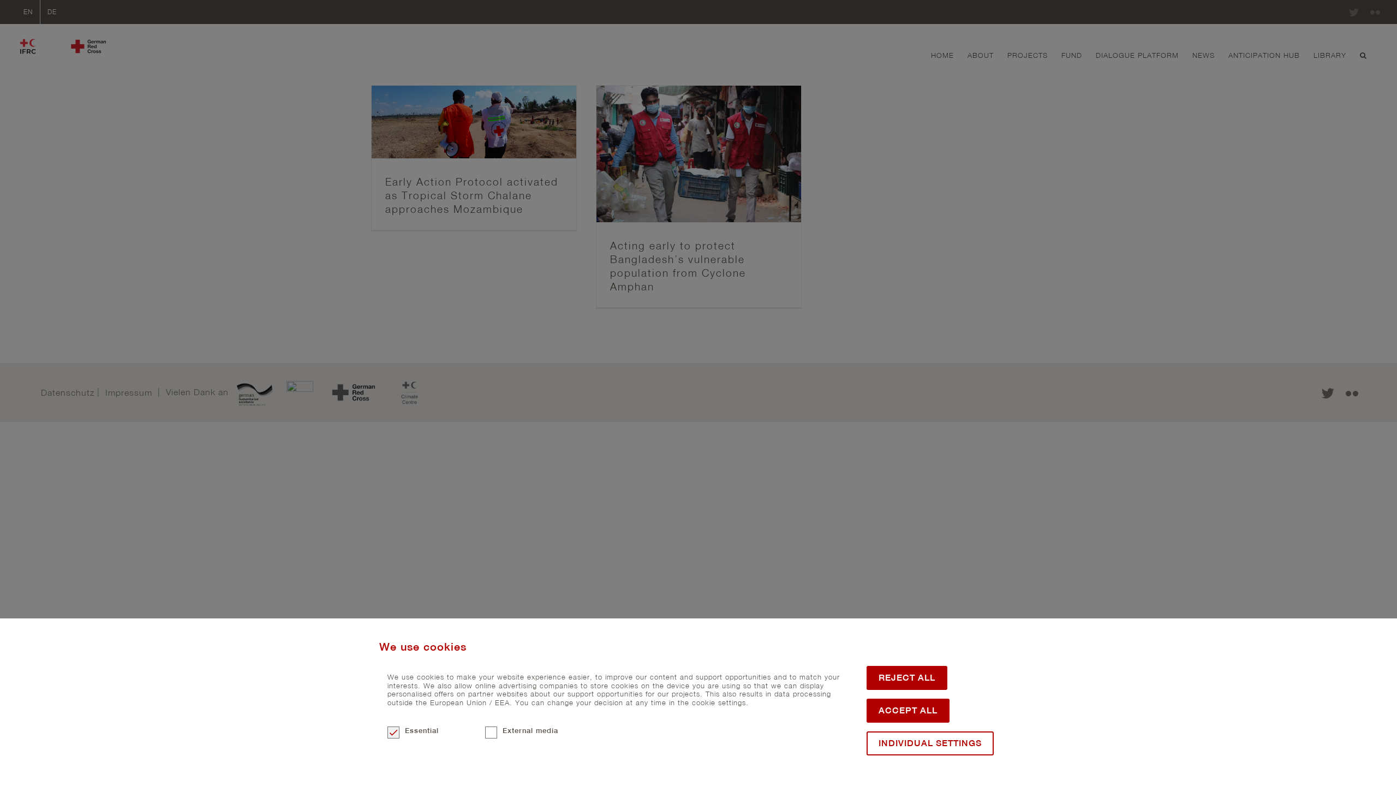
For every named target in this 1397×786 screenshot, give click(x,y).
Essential (422, 731)
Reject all (907, 677)
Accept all (908, 710)
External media (530, 731)
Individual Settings (930, 743)
